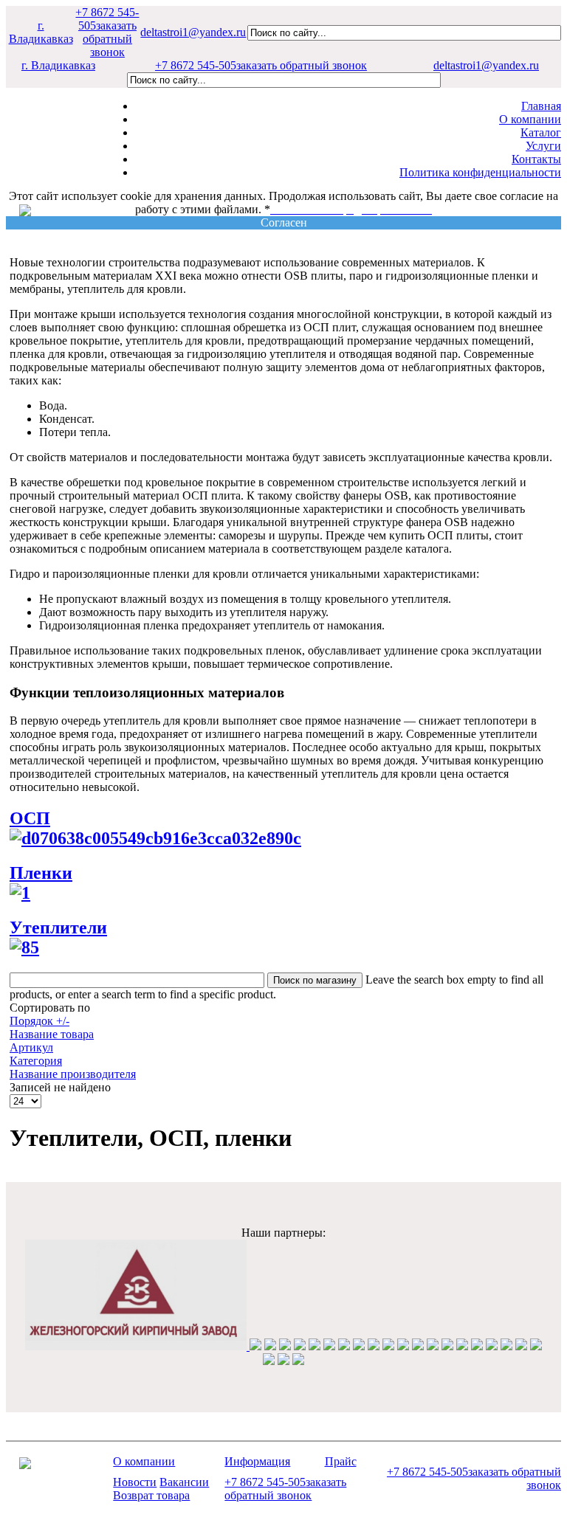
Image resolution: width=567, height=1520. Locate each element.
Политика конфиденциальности (480, 172)
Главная (541, 106)
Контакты (536, 159)
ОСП (30, 818)
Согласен (284, 222)
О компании (530, 119)
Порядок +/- (39, 1021)
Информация (257, 1461)
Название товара (52, 1034)
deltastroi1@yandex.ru (193, 32)
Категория (36, 1060)
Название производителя (73, 1074)
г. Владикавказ (41, 32)
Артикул (31, 1047)
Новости (135, 1482)
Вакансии (184, 1482)
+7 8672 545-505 (107, 32)
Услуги (543, 145)
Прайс (341, 1461)
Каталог (540, 132)
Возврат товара (151, 1495)
